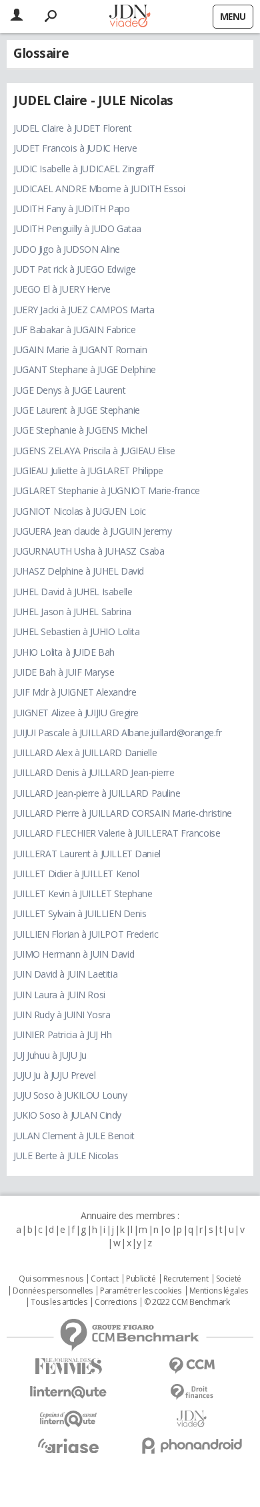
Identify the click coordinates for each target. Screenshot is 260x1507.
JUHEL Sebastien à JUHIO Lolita (76, 631)
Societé (228, 1279)
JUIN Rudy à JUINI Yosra (61, 1014)
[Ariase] (68, 1445)
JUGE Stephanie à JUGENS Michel (80, 430)
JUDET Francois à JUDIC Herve (75, 148)
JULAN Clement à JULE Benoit (74, 1135)
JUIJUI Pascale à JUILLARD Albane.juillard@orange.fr (117, 732)
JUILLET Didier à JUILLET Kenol (76, 873)
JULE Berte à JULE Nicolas (66, 1155)
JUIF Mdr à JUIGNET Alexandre (74, 692)
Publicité (140, 1279)
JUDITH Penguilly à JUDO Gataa (77, 228)
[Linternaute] (68, 1392)
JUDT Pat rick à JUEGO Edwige (74, 269)
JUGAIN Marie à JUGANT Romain (80, 349)
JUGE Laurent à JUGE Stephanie (76, 410)
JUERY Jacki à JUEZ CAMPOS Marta (84, 309)
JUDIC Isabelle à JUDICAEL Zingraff (83, 168)
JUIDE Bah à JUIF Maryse (63, 672)
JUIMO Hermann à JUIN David (73, 954)
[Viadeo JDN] (191, 1419)
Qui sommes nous (51, 1279)
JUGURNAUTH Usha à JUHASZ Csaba (88, 551)
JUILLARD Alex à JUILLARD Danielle (85, 752)
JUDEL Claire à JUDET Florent (72, 128)
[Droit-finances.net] (191, 1392)
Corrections (115, 1302)
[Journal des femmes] (68, 1366)
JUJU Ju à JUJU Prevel (54, 1075)
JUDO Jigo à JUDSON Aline (66, 249)
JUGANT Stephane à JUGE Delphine (84, 369)
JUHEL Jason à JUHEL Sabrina (72, 611)
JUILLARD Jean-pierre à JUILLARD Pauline (97, 793)
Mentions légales (218, 1291)
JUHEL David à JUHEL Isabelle (72, 591)
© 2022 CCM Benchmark (187, 1302)
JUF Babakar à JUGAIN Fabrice (74, 329)
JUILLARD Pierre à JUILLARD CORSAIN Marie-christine (122, 813)
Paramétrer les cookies (140, 1291)
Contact (104, 1279)
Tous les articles (59, 1302)
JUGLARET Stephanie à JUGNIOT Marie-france (106, 490)
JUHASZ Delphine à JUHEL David (78, 571)
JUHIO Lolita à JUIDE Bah (64, 652)
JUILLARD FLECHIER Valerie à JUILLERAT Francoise (116, 833)
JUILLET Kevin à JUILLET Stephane (83, 893)
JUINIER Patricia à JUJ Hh (62, 1034)
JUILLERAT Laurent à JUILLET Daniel (87, 853)
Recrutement (185, 1279)
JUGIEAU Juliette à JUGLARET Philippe (88, 470)
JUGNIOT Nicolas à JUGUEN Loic (79, 511)
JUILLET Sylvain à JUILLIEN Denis (80, 913)
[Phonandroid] (191, 1445)
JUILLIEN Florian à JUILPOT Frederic (85, 934)
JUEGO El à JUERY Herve (62, 289)
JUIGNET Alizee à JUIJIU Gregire (76, 712)
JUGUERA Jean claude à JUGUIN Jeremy (92, 531)
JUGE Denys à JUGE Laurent (69, 390)
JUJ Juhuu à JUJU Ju (50, 1055)
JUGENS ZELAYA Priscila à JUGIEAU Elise (94, 450)
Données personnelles (53, 1291)
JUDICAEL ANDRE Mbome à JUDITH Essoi (99, 188)
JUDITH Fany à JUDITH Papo (71, 208)
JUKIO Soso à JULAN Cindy (67, 1115)
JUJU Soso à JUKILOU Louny (70, 1095)
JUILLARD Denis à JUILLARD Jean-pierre (93, 772)
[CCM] (191, 1365)
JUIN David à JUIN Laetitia (65, 974)
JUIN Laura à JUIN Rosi (59, 994)
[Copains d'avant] (68, 1419)
